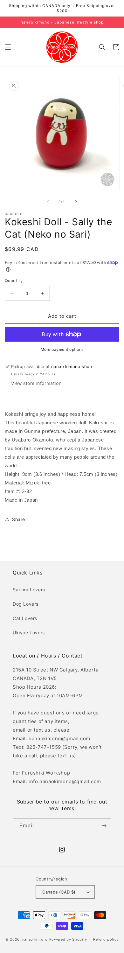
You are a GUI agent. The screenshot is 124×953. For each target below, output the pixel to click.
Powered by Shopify (68, 939)
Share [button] (18, 519)
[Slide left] (48, 202)
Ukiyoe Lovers (29, 632)
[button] (8, 47)
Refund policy (106, 939)
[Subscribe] (104, 825)
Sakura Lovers (29, 589)
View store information (36, 383)
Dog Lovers (25, 604)
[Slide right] (76, 202)
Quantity (14, 280)
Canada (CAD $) (59, 891)
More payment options (62, 349)
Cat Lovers (25, 618)
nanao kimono (35, 939)
